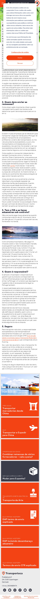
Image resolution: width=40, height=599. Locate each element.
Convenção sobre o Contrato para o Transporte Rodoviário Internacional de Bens (19, 338)
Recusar (20, 63)
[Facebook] (20, 590)
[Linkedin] (30, 590)
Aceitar (20, 58)
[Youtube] (25, 590)
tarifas (12, 165)
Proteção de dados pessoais (31, 597)
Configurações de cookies (20, 52)
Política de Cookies (6, 597)
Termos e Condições (17, 597)
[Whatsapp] (4, 590)
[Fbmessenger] (9, 590)
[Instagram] (14, 590)
